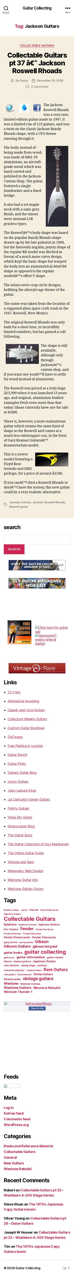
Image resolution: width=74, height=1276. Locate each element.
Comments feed (17, 1119)
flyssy (24, 80)
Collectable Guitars (37, 45)
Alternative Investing (23, 701)
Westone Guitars (17, 987)
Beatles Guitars (11, 910)
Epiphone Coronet (28, 924)
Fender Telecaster (44, 937)
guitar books (13, 952)
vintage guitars (38, 978)
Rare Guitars (56, 969)
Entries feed (14, 1113)
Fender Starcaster (32, 933)
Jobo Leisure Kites (22, 790)
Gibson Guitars (17, 946)
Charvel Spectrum (49, 910)
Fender (27, 928)
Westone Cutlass (30, 983)
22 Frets (14, 692)
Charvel (33, 909)
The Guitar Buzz (20, 835)
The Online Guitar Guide (26, 853)
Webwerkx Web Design (25, 871)
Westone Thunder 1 (18, 992)
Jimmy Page (28, 965)
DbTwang (15, 737)
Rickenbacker (24, 974)
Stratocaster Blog (21, 826)
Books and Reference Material (28, 1146)
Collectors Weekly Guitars (27, 719)
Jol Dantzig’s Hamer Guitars (29, 799)
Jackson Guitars (20, 502)
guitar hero (9, 957)
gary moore (10, 942)
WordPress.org (16, 1125)
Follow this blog (37, 1008)
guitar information (31, 957)
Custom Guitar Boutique (26, 728)
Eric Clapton (11, 929)
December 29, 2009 (50, 80)
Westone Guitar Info (23, 880)
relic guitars (10, 974)
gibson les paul (45, 946)
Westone (11, 983)
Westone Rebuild (46, 988)
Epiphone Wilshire (49, 924)
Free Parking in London (25, 746)
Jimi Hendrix (11, 965)
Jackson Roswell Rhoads (48, 502)
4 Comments (39, 86)
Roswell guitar (18, 506)
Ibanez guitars (22, 961)
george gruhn (26, 942)
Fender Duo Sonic (45, 929)
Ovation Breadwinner (14, 970)
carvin (24, 910)
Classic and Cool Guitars (26, 710)
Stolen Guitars (43, 974)
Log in (8, 1108)
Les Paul (42, 965)
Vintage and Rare (21, 862)
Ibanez (8, 961)
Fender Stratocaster (17, 937)
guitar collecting (45, 952)
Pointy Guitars (18, 808)
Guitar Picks (17, 764)
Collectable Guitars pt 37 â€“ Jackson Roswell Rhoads (37, 63)
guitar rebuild (55, 957)
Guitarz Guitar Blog (22, 773)
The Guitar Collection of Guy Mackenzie (38, 844)
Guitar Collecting (37, 8)
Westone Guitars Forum (25, 889)
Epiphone (10, 924)
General (10, 1157)
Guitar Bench (17, 755)
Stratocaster (12, 979)
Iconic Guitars (18, 782)
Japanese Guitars (44, 961)
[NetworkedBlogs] (37, 1004)
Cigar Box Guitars (12, 914)
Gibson (42, 941)
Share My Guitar (20, 817)
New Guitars (14, 1163)
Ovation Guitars (34, 970)
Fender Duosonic (12, 933)
